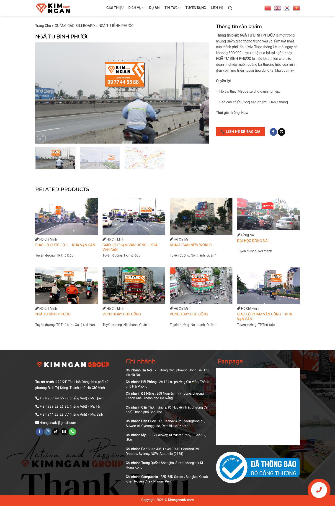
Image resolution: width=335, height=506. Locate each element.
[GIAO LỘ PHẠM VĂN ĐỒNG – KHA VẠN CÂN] (134, 216)
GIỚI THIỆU (115, 8)
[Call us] (72, 432)
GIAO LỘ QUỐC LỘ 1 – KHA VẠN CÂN (65, 245)
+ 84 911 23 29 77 (54, 414)
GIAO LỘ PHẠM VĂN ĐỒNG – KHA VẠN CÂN (130, 247)
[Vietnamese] (296, 8)
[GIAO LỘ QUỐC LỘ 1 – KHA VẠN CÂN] (66, 216)
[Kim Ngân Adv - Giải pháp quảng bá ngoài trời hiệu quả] (67, 8)
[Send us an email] (281, 132)
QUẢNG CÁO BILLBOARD (75, 26)
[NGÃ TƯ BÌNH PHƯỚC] (66, 285)
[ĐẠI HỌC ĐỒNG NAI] (268, 214)
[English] (277, 8)
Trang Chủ (43, 26)
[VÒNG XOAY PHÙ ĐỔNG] (134, 285)
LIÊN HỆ (217, 8)
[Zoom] (41, 138)
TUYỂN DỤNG (196, 8)
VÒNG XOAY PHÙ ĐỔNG (122, 314)
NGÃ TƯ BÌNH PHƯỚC (52, 314)
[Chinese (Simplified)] (268, 8)
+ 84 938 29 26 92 (54, 406)
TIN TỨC (171, 8)
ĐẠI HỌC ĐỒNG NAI (253, 241)
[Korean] (287, 8)
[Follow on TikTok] (56, 432)
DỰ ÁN (154, 8)
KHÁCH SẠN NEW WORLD (191, 245)
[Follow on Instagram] (48, 432)
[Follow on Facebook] (273, 132)
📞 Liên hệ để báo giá (240, 132)
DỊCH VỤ (135, 8)
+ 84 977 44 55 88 (54, 398)
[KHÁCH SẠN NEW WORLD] (201, 216)
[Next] (200, 93)
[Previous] (44, 93)
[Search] (230, 8)
